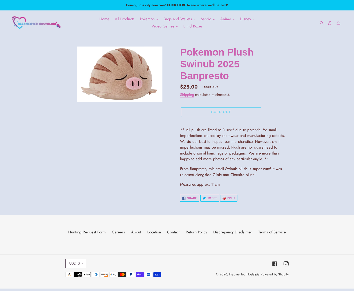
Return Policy (196, 232)
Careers (118, 232)
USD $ (74, 263)
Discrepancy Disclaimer (232, 232)
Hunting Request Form (87, 232)
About (136, 232)
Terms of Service (272, 232)
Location (154, 232)
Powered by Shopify (275, 274)
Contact (173, 232)
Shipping (187, 94)
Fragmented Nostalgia (244, 274)
